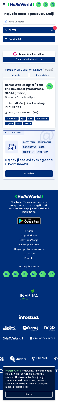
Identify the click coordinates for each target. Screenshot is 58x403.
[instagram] (15, 274)
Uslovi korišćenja (29, 240)
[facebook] (6, 274)
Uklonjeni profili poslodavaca (29, 249)
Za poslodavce (29, 235)
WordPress (12, 118)
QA (22, 118)
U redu (29, 394)
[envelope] (51, 274)
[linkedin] (33, 274)
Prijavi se (29, 173)
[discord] (42, 274)
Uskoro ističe (42, 75)
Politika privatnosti (29, 244)
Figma (10, 123)
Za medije (29, 253)
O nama (29, 231)
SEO (19, 123)
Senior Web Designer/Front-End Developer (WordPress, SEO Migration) (25, 89)
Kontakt (28, 258)
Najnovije (15, 75)
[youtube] (24, 274)
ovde (26, 386)
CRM (30, 118)
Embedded (42, 118)
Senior (28, 123)
